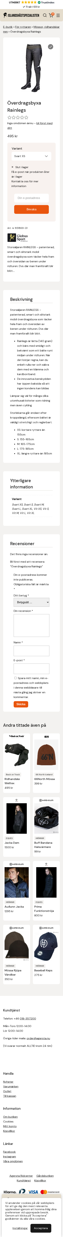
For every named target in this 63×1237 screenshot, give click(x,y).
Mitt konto (10, 1126)
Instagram (9, 1156)
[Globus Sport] (17, 238)
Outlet (7, 1091)
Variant (17, 148)
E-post (19, 660)
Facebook (9, 1152)
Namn (18, 642)
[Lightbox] (50, 46)
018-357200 (28, 1018)
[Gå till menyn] (58, 15)
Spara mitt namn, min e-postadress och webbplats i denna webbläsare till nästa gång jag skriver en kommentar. (31, 687)
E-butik (8, 27)
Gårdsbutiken (45, 1176)
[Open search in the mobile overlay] (45, 15)
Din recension (23, 611)
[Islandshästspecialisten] (21, 15)
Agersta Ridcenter (21, 1176)
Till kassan (9, 1096)
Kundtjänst (24, 1180)
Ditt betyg (21, 595)
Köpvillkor (9, 1131)
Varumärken (10, 1086)
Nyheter (8, 1082)
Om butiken (10, 1117)
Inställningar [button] (20, 1228)
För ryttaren (23, 27)
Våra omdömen (13, 1161)
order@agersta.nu (38, 1038)
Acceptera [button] (41, 1228)
